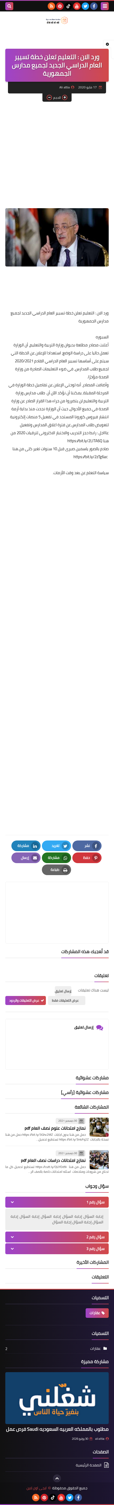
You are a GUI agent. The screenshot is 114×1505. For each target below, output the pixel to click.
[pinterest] (60, 6)
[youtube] (77, 6)
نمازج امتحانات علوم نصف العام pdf (55, 1128)
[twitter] (85, 6)
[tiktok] (68, 6)
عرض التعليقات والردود (24, 1000)
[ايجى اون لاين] (57, 20)
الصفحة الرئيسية (89, 1465)
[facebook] (94, 6)
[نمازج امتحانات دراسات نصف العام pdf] (99, 1159)
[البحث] (9, 6)
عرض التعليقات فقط (65, 1000)
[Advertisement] (69, 156)
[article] (57, 900)
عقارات (95, 1312)
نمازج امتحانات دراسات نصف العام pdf (53, 1160)
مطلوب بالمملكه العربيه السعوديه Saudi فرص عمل (57, 1429)
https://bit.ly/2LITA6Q (84, 441)
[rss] (51, 6)
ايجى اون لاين (37, 1488)
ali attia (99, 1438)
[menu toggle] (105, 6)
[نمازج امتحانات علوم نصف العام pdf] (99, 1127)
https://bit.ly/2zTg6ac (90, 457)
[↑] (57, 1478)
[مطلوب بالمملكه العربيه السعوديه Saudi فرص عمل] (57, 1398)
